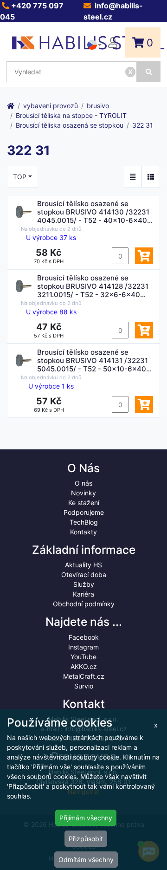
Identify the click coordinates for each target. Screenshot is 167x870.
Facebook (84, 637)
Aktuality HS (83, 565)
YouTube (83, 657)
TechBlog (84, 522)
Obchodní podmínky (84, 604)
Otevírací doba (83, 574)
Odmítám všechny (86, 860)
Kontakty (83, 532)
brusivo (98, 106)
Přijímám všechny (85, 818)
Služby (83, 584)
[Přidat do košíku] (144, 255)
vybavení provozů (50, 106)
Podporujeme (84, 512)
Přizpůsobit (86, 839)
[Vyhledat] (149, 71)
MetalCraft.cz (83, 676)
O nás (83, 483)
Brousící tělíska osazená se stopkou (69, 125)
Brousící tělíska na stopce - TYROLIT (71, 115)
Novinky (83, 493)
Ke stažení (83, 502)
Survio (83, 686)
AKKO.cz (84, 666)
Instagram (83, 647)
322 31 (142, 125)
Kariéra (83, 594)
